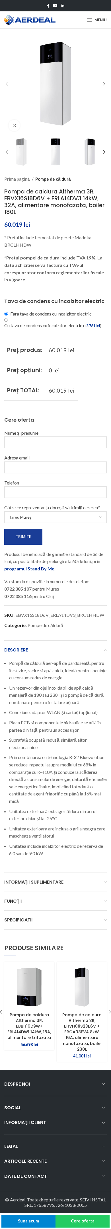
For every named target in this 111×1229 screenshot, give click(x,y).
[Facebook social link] (48, 5)
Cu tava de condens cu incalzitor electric (52, 325)
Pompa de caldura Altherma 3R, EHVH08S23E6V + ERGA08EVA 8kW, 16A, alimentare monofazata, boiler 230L (81, 1032)
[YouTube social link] (55, 5)
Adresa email (17, 457)
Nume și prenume (21, 433)
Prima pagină (17, 179)
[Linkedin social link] (62, 5)
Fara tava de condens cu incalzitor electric (51, 313)
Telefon (11, 482)
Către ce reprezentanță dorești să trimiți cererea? (52, 507)
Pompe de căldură (53, 179)
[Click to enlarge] (14, 125)
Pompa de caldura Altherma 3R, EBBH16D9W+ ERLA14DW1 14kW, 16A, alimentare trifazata (29, 1026)
